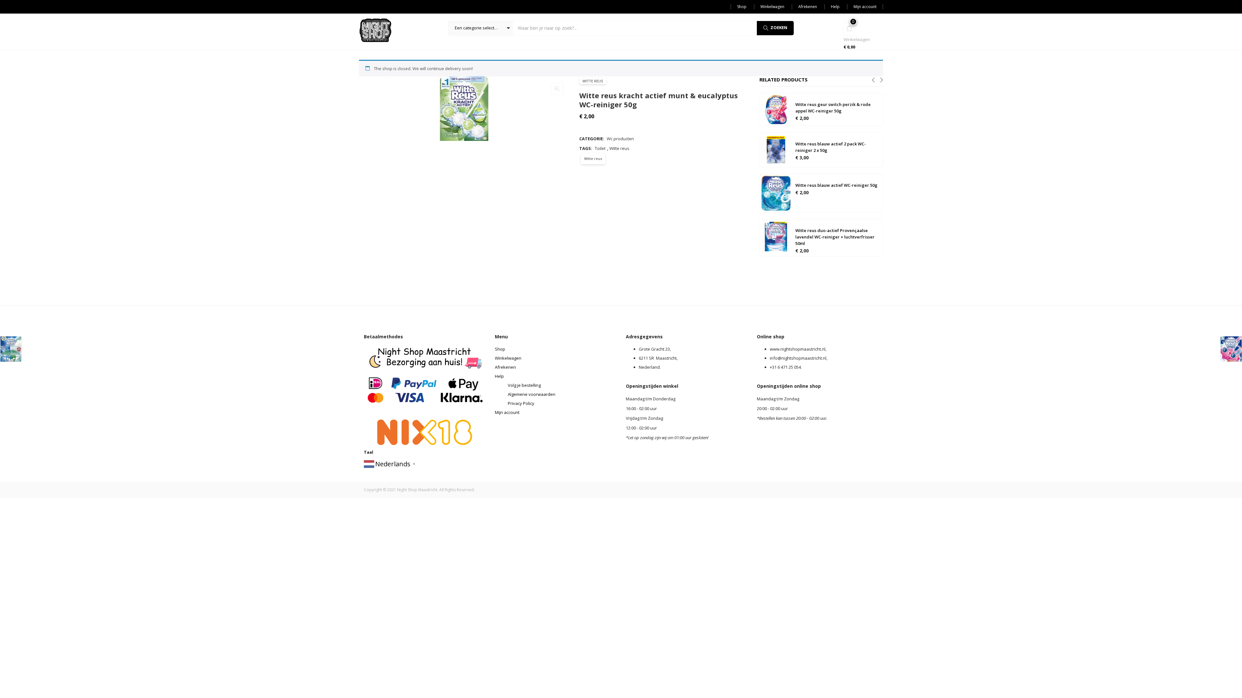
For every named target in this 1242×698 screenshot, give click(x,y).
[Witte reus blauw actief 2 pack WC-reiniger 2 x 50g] (775, 150)
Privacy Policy (521, 403)
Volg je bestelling (524, 385)
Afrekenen (807, 6)
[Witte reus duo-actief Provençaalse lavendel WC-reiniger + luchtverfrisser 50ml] (775, 236)
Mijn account (865, 6)
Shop (741, 6)
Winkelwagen (772, 6)
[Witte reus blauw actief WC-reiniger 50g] (775, 193)
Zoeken (778, 27)
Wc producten (620, 139)
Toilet (600, 148)
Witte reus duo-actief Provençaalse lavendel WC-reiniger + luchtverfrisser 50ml (835, 236)
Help (835, 6)
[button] (480, 28)
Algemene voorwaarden (531, 394)
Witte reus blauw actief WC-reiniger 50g (836, 185)
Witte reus (593, 81)
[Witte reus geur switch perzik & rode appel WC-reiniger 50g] (775, 109)
